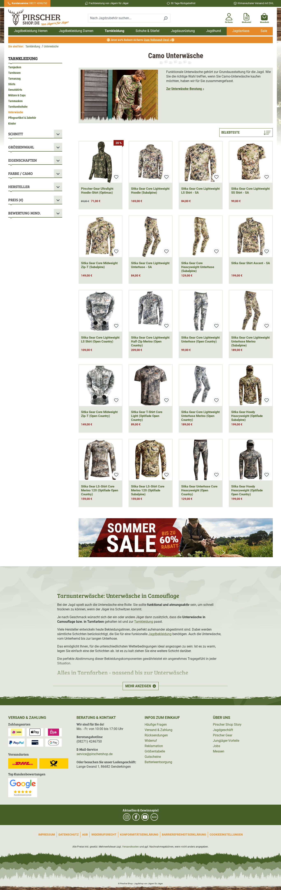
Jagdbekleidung (160, 634)
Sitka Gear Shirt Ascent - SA (250, 263)
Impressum (46, 834)
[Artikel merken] (116, 177)
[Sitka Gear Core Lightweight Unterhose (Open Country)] (200, 311)
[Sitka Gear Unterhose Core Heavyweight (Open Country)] (200, 459)
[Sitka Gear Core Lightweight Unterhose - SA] (150, 236)
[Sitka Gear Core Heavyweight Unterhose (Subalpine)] (200, 236)
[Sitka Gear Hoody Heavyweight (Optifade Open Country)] (250, 459)
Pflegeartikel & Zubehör (22, 117)
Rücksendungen (156, 735)
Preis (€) (15, 199)
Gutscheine (153, 757)
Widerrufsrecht (103, 834)
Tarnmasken (15, 101)
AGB (85, 834)
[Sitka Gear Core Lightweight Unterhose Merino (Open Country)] (200, 385)
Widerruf (151, 741)
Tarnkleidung (23, 58)
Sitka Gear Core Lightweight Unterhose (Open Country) (200, 339)
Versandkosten (130, 846)
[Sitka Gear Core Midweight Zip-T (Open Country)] (100, 385)
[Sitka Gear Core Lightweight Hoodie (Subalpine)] (150, 162)
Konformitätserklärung (139, 834)
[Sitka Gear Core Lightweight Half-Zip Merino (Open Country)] (150, 311)
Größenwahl (21, 147)
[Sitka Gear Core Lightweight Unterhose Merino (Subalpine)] (250, 311)
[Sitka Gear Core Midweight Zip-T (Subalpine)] (100, 236)
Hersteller (19, 186)
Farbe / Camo (20, 173)
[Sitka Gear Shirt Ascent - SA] (250, 236)
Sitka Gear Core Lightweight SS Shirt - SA (250, 190)
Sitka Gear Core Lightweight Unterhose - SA (150, 265)
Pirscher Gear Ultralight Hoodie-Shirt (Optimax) (97, 190)
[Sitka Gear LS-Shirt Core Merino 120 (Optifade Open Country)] (100, 459)
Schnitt (15, 133)
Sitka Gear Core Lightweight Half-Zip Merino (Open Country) (150, 341)
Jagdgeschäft (223, 730)
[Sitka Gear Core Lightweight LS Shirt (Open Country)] (100, 311)
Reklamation (154, 746)
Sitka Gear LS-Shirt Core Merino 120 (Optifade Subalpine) (147, 490)
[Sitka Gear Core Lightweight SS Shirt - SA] (250, 162)
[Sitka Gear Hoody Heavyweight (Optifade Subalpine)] (250, 385)
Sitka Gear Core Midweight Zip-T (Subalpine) (99, 265)
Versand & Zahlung (158, 730)
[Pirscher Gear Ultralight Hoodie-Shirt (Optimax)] (100, 162)
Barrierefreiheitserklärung (184, 834)
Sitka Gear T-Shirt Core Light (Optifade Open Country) (146, 416)
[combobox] (124, 18)
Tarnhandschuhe (18, 106)
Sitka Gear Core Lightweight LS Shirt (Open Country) (100, 339)
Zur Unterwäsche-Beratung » (185, 89)
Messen (218, 751)
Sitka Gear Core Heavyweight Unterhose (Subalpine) (197, 267)
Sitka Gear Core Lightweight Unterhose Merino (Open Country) (200, 416)
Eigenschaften (22, 160)
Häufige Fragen (156, 724)
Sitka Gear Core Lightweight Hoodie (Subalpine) (150, 190)
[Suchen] (165, 18)
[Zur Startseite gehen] (40, 17)
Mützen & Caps (17, 95)
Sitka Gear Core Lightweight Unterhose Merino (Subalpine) (250, 341)
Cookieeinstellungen (226, 834)
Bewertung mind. (24, 213)
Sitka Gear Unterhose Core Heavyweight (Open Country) (199, 490)
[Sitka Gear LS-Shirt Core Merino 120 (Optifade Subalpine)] (150, 459)
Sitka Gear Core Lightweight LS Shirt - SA (200, 190)
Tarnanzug (14, 78)
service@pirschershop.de (95, 754)
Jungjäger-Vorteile (226, 741)
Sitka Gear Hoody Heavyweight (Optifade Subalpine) (247, 416)
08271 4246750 (29, 3)
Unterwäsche (15, 112)
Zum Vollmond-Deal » (157, 40)
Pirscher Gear (222, 735)
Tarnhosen (14, 72)
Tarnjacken (14, 67)
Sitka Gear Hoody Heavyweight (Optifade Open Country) (247, 490)
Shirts (11, 84)
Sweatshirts (15, 89)
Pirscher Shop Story (227, 724)
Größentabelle (155, 751)
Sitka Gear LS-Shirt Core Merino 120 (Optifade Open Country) (99, 490)
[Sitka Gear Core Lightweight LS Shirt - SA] (200, 162)
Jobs (216, 746)
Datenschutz (68, 834)
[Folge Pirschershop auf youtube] (145, 817)
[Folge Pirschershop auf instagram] (126, 817)
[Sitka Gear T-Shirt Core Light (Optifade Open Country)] (150, 385)
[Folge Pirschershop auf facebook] (136, 817)
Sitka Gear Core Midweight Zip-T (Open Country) (99, 414)
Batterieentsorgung (158, 762)
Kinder (12, 123)
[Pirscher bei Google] (23, 787)
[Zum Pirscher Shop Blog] (154, 817)
